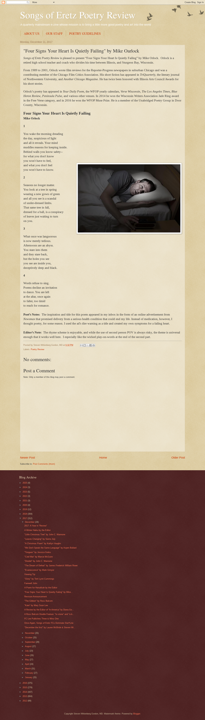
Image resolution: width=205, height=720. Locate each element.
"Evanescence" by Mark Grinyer (39, 570)
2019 (25, 509)
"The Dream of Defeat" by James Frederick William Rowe (51, 565)
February (29, 673)
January (29, 677)
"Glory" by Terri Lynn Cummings (39, 579)
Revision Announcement (35, 596)
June (27, 655)
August (28, 646)
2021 (25, 500)
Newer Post (27, 457)
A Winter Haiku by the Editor (37, 530)
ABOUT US (31, 33)
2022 (25, 496)
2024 (25, 487)
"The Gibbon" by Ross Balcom (38, 601)
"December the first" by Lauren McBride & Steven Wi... (49, 627)
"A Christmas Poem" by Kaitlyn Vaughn (42, 543)
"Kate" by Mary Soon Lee (36, 605)
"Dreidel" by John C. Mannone (38, 561)
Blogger (136, 713)
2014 (25, 692)
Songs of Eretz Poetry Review (77, 14)
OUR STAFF (54, 33)
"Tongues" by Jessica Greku (37, 552)
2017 (25, 518)
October (29, 637)
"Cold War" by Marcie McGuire (38, 557)
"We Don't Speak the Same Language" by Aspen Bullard (50, 548)
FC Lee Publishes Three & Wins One (41, 618)
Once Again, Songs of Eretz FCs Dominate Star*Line (48, 623)
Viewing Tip (29, 574)
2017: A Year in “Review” (35, 525)
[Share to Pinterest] (93, 345)
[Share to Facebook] (90, 345)
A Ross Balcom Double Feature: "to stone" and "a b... (49, 614)
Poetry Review (37, 349)
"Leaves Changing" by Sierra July (39, 539)
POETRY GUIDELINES (85, 33)
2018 (25, 514)
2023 (25, 492)
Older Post (178, 457)
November (30, 633)
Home (103, 457)
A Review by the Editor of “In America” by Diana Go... (49, 609)
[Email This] (81, 345)
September (30, 642)
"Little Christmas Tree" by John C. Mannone (44, 534)
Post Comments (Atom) (44, 464)
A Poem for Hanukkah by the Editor (40, 587)
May (27, 659)
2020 (25, 505)
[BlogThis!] (84, 345)
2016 (25, 683)
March (28, 668)
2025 (25, 483)
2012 (25, 701)
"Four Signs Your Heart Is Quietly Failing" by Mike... (48, 592)
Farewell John (30, 583)
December (30, 522)
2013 (25, 696)
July (27, 651)
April (27, 664)
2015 (25, 687)
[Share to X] (87, 345)
